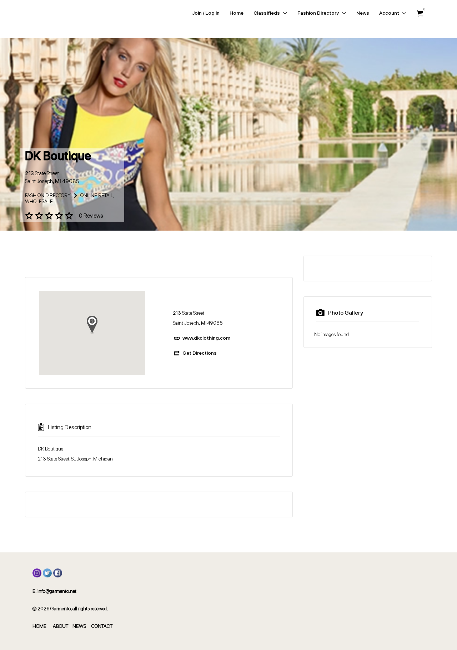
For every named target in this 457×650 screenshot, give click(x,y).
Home (236, 13)
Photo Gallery (345, 312)
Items (420, 13)
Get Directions (199, 353)
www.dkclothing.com (206, 338)
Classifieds (266, 13)
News (362, 13)
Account (389, 13)
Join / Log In (206, 13)
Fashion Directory (318, 13)
